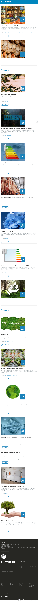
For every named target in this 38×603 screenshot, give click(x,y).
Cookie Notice (10, 594)
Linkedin (8, 551)
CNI (10, 585)
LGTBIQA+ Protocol (29, 593)
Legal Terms (17, 593)
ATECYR (2, 584)
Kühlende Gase (10, 135)
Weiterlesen (4, 70)
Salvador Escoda (12, 576)
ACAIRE (11, 583)
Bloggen (6, 32)
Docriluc (11, 574)
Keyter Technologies (4, 575)
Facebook (2, 551)
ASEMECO (21, 583)
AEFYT (2, 583)
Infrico (2, 574)
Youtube (4, 551)
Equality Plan (24, 593)
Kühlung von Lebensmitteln (16, 204)
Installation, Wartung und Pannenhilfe (14, 32)
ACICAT (20, 585)
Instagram (6, 551)
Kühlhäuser (10, 204)
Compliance (20, 593)
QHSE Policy (13, 594)
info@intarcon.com (7, 546)
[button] (1, 2)
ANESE (30, 583)
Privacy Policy (13, 593)
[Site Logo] (5, 1)
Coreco (2, 576)
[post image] (13, 15)
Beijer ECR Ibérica (13, 575)
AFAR (2, 585)
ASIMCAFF (11, 584)
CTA (29, 584)
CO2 (10, 405)
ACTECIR (20, 584)
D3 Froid (20, 578)
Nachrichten (10, 459)
